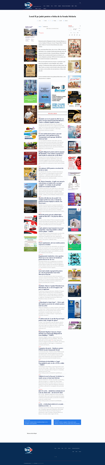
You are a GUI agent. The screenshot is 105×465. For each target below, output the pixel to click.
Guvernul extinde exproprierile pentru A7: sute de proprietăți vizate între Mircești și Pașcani (50, 272)
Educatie (40, 196)
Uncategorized (41, 254)
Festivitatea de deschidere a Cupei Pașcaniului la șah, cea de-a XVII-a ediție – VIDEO (51, 363)
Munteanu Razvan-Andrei (41, 463)
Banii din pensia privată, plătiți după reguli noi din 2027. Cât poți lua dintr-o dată (51, 216)
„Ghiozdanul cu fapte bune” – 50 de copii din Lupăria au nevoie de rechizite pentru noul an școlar (51, 303)
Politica (40, 330)
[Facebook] (54, 456)
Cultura (40, 284)
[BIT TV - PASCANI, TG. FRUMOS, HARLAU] (26, 5)
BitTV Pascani (32, 463)
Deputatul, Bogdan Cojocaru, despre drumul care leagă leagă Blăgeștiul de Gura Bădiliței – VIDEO (50, 333)
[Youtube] (56, 456)
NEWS (39, 117)
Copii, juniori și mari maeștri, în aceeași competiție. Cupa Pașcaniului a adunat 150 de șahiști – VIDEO (51, 229)
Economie (40, 150)
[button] (80, 3)
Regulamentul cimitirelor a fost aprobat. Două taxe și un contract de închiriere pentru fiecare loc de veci (51, 257)
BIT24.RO (40, 26)
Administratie (40, 241)
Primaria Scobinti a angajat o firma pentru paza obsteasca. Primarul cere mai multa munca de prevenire (67, 422)
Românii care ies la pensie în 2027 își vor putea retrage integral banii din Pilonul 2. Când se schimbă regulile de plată (51, 120)
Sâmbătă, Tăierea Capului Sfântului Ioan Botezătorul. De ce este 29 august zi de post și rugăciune (51, 287)
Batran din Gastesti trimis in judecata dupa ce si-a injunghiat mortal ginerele (36, 422)
